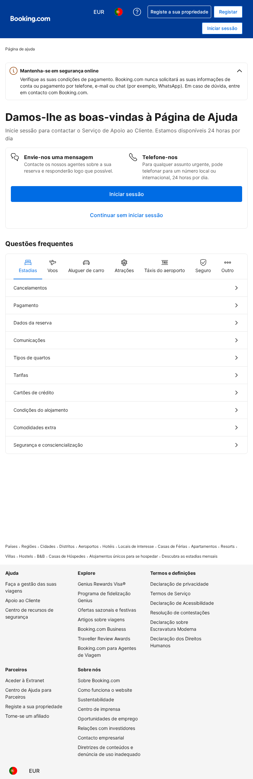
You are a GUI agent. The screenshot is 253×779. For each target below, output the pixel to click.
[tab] (28, 266)
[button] (126, 71)
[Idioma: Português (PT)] (13, 771)
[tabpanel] (126, 366)
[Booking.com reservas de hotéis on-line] (30, 19)
